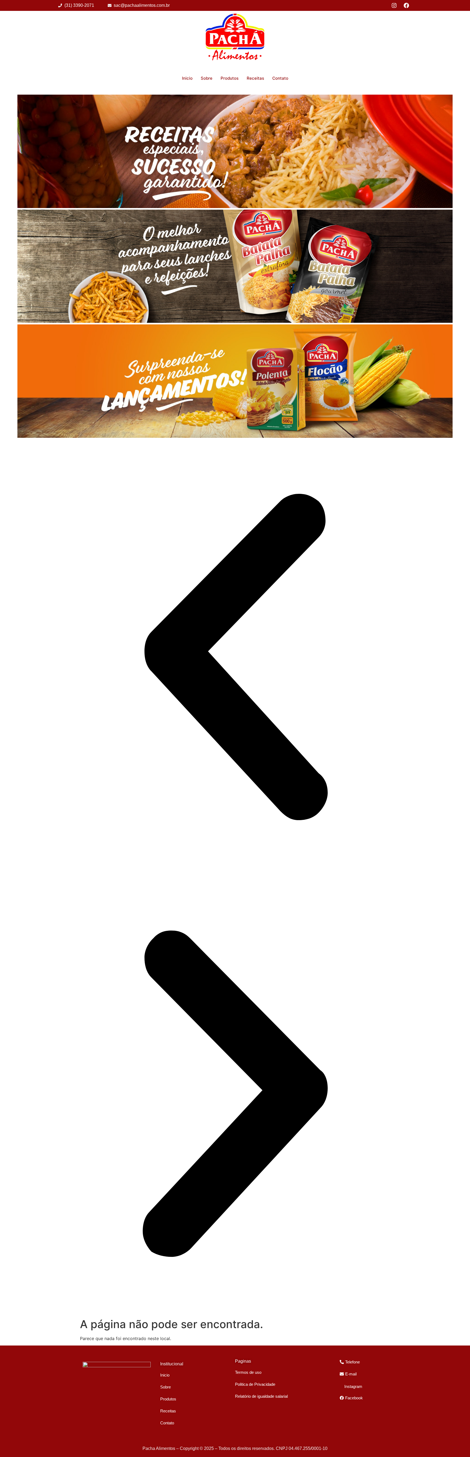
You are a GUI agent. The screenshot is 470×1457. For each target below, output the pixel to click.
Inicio (187, 78)
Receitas (255, 78)
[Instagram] (394, 5)
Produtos (230, 78)
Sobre (206, 78)
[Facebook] (406, 5)
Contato (280, 78)
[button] (235, 657)
